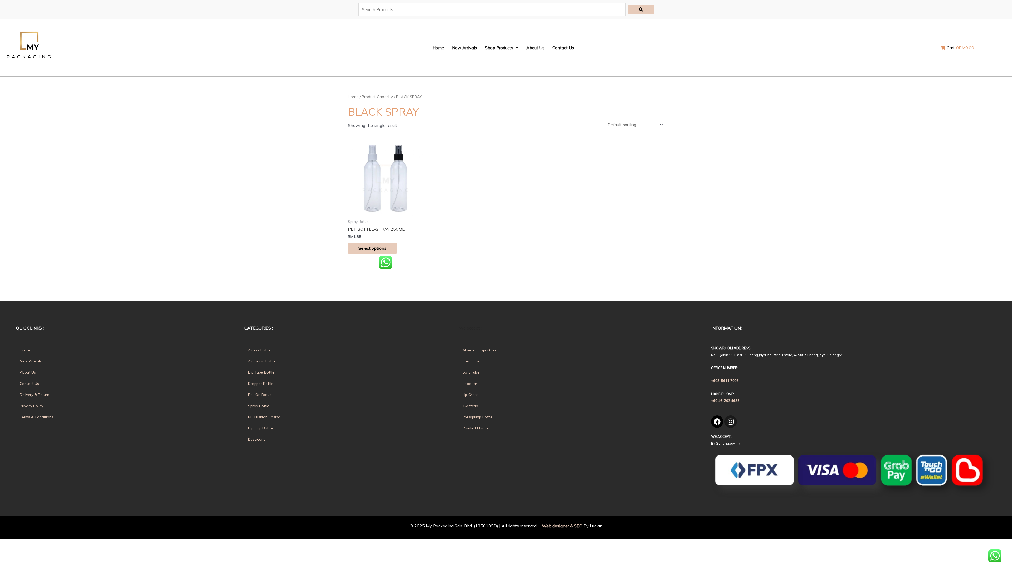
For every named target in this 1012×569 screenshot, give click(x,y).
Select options (372, 248)
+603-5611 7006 (725, 381)
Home (353, 96)
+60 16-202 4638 (725, 401)
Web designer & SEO (561, 525)
